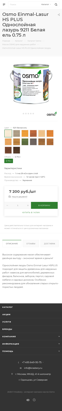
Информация (10, 344)
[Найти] (55, 4)
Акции (6, 314)
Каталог (7, 307)
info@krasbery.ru (33, 368)
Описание (12, 244)
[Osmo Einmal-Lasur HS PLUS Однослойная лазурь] (31, 83)
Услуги (6, 322)
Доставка (49, 244)
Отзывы (30, 244)
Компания (9, 336)
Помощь (7, 351)
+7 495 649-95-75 (32, 362)
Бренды (7, 329)
